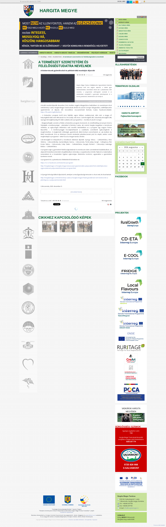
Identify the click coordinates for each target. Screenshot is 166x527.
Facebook (127, 2)
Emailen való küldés (108, 204)
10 (138, 106)
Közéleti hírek (57, 57)
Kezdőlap (44, 57)
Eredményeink (83, 53)
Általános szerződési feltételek (76, 519)
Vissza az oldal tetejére (159, 525)
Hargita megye (46, 53)
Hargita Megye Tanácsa (64, 53)
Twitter (130, 2)
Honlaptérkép (88, 519)
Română (145, 17)
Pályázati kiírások (99, 53)
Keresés (140, 57)
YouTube (133, 2)
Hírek (49, 57)
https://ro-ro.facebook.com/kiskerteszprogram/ (57, 163)
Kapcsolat (139, 2)
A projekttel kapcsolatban (66, 512)
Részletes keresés (140, 60)
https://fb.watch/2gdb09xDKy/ (51, 112)
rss (136, 2)
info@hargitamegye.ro (131, 508)
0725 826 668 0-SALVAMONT (131, 466)
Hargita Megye (57, 10)
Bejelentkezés (145, 1)
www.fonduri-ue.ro (91, 515)
